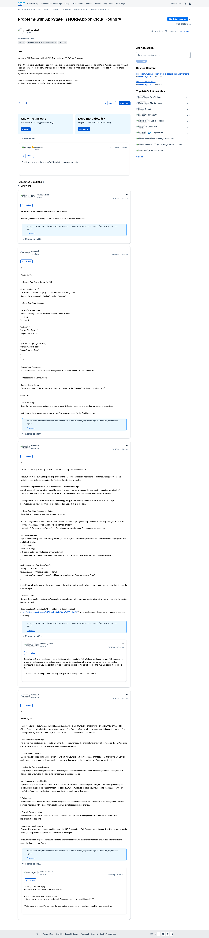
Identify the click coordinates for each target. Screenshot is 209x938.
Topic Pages (121, 4)
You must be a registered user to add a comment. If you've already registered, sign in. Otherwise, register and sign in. (72, 227)
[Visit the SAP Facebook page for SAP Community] (159, 934)
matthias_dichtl (32, 30)
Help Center (108, 4)
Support (94, 934)
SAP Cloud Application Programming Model (41, 42)
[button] (181, 31)
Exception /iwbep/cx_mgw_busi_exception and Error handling (162, 74)
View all (139, 157)
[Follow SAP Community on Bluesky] (163, 934)
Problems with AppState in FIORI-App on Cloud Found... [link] (92, 9)
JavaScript (62, 42)
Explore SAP (176, 4)
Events (98, 4)
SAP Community (23, 9)
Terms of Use (48, 934)
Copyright (59, 934)
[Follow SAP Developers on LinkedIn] (172, 934)
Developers (78, 4)
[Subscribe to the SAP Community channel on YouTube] (167, 934)
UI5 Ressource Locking (146, 82)
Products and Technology (51, 4)
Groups (67, 4)
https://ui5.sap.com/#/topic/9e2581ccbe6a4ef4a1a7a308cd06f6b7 (49, 612)
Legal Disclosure (71, 934)
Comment (124, 103)
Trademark (85, 934)
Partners (89, 4)
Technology (54, 9)
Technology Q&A (65, 9)
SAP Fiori (22, 42)
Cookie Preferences (108, 934)
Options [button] (189, 19)
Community (32, 3)
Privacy (38, 934)
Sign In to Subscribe (177, 19)
